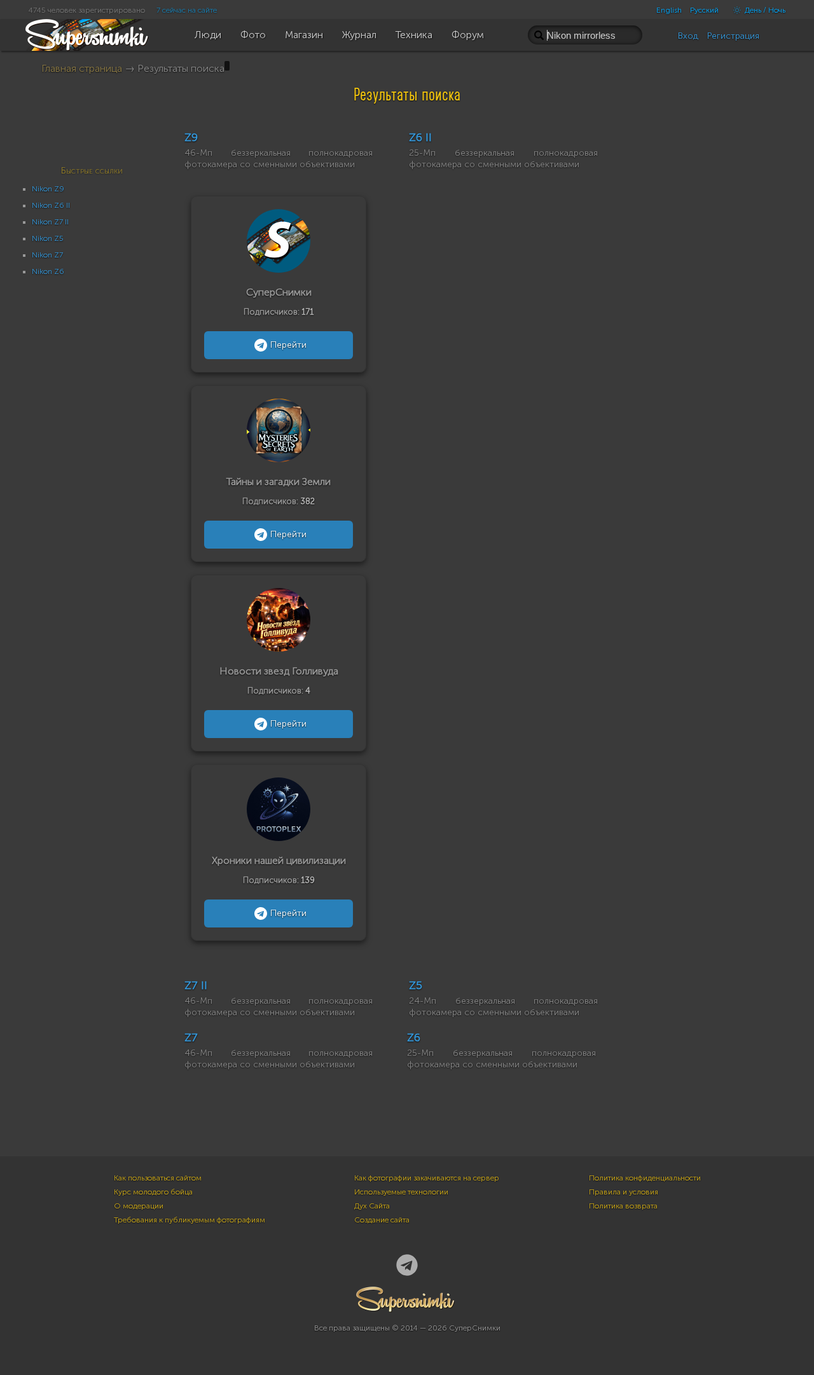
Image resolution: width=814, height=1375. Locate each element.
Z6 (413, 1037)
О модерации (138, 1205)
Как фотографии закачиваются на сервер (426, 1177)
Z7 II (195, 985)
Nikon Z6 (48, 271)
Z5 (415, 985)
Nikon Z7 (47, 254)
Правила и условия (623, 1191)
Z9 (191, 137)
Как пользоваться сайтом (158, 1177)
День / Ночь (764, 10)
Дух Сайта (372, 1205)
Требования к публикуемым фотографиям (189, 1219)
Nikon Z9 (48, 188)
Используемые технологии (401, 1191)
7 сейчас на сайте (186, 10)
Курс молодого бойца (153, 1191)
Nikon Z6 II (51, 205)
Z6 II (420, 137)
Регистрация (733, 36)
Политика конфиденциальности (645, 1177)
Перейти (288, 344)
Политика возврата (623, 1205)
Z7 (191, 1037)
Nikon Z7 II (50, 221)
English (669, 10)
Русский (704, 10)
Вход (688, 36)
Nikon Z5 (48, 238)
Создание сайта (382, 1219)
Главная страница (81, 68)
